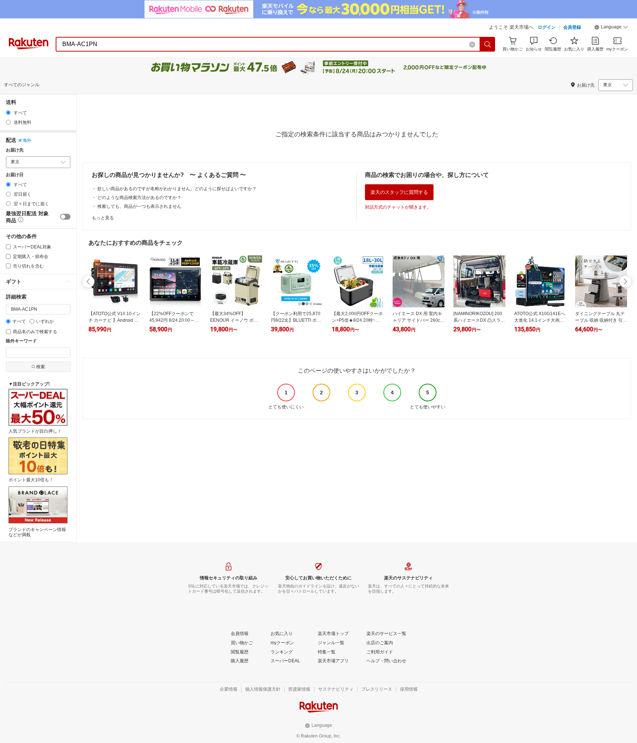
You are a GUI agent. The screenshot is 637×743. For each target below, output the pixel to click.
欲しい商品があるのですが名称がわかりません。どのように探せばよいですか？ (177, 188)
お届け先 (15, 150)
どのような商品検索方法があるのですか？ (139, 197)
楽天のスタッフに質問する (399, 192)
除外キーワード (21, 341)
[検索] (487, 44)
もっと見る (103, 217)
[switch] (65, 217)
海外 (26, 140)
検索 (40, 366)
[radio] (8, 112)
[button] (611, 28)
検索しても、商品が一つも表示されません (139, 206)
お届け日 (15, 174)
